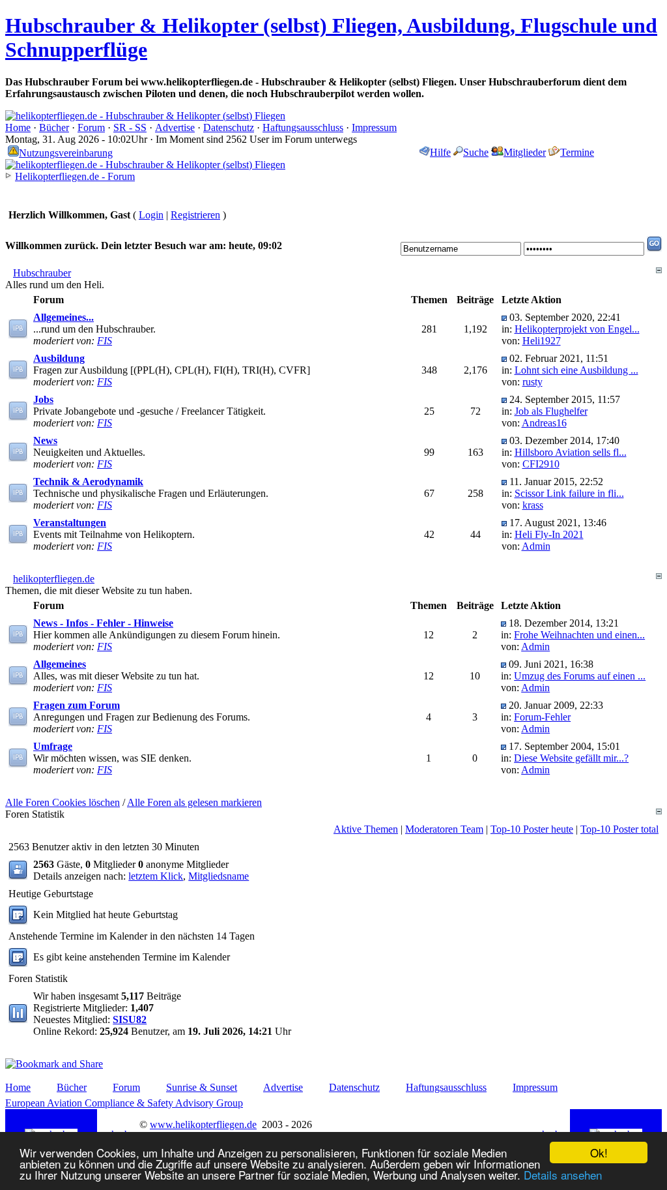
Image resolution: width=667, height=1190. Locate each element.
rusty (532, 381)
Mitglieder (525, 152)
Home (18, 127)
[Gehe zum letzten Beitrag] (504, 317)
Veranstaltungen (69, 522)
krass (532, 505)
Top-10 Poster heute (531, 829)
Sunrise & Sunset (201, 1087)
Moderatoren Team (444, 829)
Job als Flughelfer (551, 411)
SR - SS (130, 127)
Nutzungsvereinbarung (66, 152)
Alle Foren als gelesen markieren (194, 802)
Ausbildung (59, 358)
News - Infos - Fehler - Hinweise (103, 623)
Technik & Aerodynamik (88, 481)
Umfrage (52, 746)
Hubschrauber (42, 272)
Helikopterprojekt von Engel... (577, 329)
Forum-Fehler (542, 716)
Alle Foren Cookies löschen (62, 802)
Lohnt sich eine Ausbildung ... (576, 370)
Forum (91, 127)
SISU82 (130, 1019)
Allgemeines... (63, 317)
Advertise (175, 127)
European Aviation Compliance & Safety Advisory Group (124, 1102)
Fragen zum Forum (76, 705)
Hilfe (440, 152)
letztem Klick (155, 876)
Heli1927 (541, 340)
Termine (577, 152)
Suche (476, 152)
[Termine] (17, 963)
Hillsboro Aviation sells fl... (571, 452)
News (45, 440)
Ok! (599, 1152)
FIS (104, 340)
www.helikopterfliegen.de (203, 1124)
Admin (536, 546)
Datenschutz (228, 127)
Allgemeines (59, 664)
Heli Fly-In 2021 (549, 534)
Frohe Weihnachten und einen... (579, 634)
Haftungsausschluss (303, 127)
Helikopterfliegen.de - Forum (75, 176)
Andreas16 (544, 422)
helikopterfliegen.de (53, 578)
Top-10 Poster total (619, 829)
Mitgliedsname (218, 876)
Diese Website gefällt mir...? (571, 758)
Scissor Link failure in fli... (569, 493)
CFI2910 (541, 463)
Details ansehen (563, 1175)
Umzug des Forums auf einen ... (580, 675)
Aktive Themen (366, 829)
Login (151, 214)
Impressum (374, 127)
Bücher (54, 127)
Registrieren (195, 214)
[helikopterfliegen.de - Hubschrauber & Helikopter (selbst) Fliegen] (145, 115)
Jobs (43, 399)
